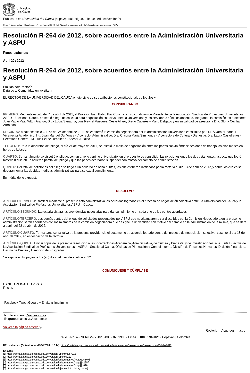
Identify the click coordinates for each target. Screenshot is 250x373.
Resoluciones (30, 25)
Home (5, 25)
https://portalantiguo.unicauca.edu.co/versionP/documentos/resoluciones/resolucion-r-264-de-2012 (116, 345)
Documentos (16, 25)
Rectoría (211, 330)
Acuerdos (38, 318)
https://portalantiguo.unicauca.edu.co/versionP (88, 19)
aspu (23, 318)
